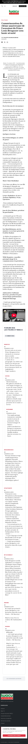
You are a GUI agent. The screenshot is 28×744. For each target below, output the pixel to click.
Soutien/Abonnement (6, 716)
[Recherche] (2, 5)
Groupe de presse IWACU (7, 713)
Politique (4, 20)
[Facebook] (2, 42)
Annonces (15, 6)
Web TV (3, 711)
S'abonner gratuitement (14, 735)
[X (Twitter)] (4, 42)
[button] (5, 5)
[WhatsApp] (7, 42)
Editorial (2, 708)
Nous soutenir (22, 6)
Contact (3, 723)
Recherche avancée (5, 720)
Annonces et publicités (6, 718)
